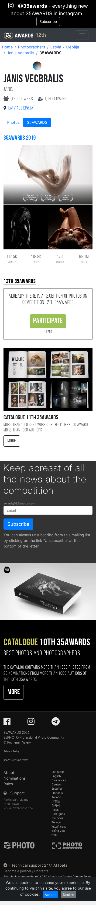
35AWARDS (37, 122)
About (8, 772)
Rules (8, 783)
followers (22, 99)
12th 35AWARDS (19, 282)
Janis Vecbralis (20, 53)
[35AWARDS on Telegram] (55, 723)
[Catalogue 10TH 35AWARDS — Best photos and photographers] (48, 591)
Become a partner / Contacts (25, 871)
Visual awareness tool (18, 808)
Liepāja (72, 47)
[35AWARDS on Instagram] (30, 723)
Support (17, 793)
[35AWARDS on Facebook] (6, 723)
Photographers (31, 47)
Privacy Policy (11, 751)
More (11, 441)
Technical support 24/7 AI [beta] (40, 865)
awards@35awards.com (19, 503)
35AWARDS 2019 (19, 138)
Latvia (55, 47)
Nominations (14, 778)
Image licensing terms (15, 760)
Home (7, 47)
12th (40, 35)
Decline (68, 895)
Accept (50, 895)
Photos (13, 122)
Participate (48, 321)
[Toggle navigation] (82, 35)
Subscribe (48, 21)
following (56, 99)
